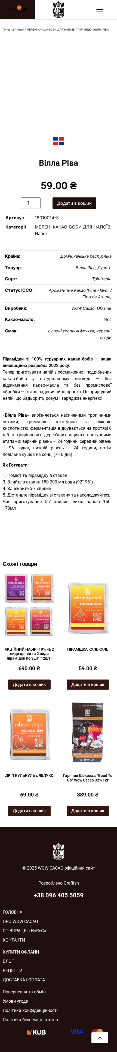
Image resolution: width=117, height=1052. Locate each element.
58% (107, 319)
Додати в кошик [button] (29, 684)
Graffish (71, 883)
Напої (20, 29)
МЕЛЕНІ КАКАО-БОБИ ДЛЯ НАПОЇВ (51, 29)
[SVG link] (58, 9)
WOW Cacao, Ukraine (92, 308)
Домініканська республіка (86, 256)
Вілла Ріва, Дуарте (94, 267)
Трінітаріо (102, 278)
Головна (8, 29)
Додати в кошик (74, 203)
